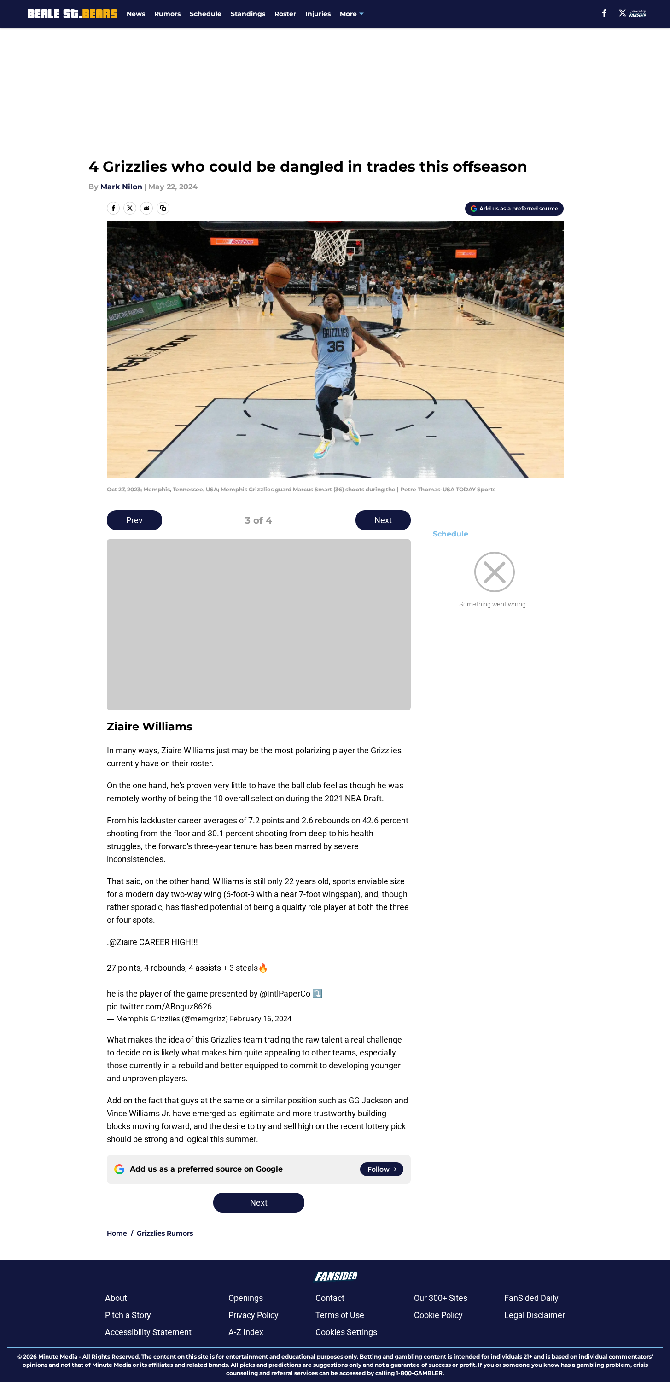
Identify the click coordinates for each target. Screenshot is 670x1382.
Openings (245, 1298)
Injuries (318, 14)
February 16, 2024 (260, 1019)
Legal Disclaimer (534, 1315)
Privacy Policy (253, 1315)
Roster (285, 14)
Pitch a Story (128, 1315)
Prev (134, 520)
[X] (622, 13)
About (116, 1298)
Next (383, 520)
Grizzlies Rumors (165, 1233)
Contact (329, 1298)
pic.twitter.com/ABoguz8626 (159, 1006)
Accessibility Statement (148, 1332)
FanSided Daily (531, 1298)
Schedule (205, 14)
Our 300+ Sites (440, 1298)
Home (117, 1233)
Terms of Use (339, 1315)
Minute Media (57, 1356)
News (136, 14)
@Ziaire (123, 942)
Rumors (167, 14)
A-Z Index (245, 1332)
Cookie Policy (438, 1315)
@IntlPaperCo (285, 993)
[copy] (163, 208)
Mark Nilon (121, 186)
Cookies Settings (346, 1332)
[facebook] (604, 13)
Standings (248, 14)
